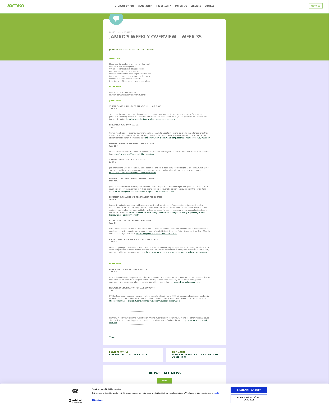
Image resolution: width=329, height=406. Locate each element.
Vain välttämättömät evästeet (249, 398)
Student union (124, 6)
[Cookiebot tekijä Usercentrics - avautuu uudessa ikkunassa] (75, 401)
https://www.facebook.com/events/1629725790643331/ (132, 172)
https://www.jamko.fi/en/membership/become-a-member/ (150, 119)
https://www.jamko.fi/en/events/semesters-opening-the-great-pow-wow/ (176, 252)
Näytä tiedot (97, 400)
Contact (210, 6)
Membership (145, 6)
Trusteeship (163, 6)
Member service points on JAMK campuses (195, 356)
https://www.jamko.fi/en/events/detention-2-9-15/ (156, 233)
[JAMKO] (15, 5)
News (164, 380)
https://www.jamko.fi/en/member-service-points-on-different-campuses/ (145, 191)
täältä (216, 393)
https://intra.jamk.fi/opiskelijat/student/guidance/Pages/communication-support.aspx (144, 301)
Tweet (112, 337)
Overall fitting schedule (128, 354)
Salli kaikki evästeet (249, 390)
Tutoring (181, 6)
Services (196, 6)
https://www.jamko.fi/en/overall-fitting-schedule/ (134, 154)
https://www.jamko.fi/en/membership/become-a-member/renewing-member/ (177, 138)
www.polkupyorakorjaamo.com (186, 282)
